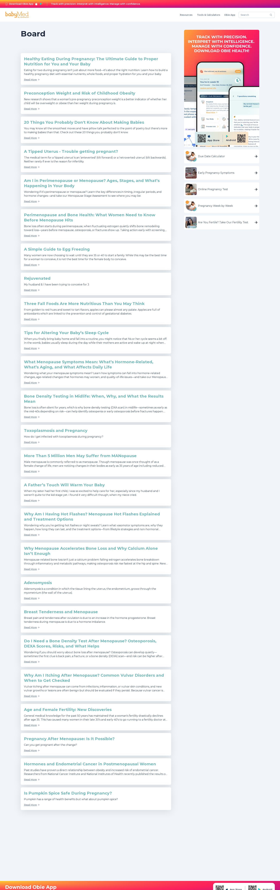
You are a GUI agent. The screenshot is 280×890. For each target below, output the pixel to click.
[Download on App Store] (36, 4)
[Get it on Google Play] (41, 4)
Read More (30, 79)
